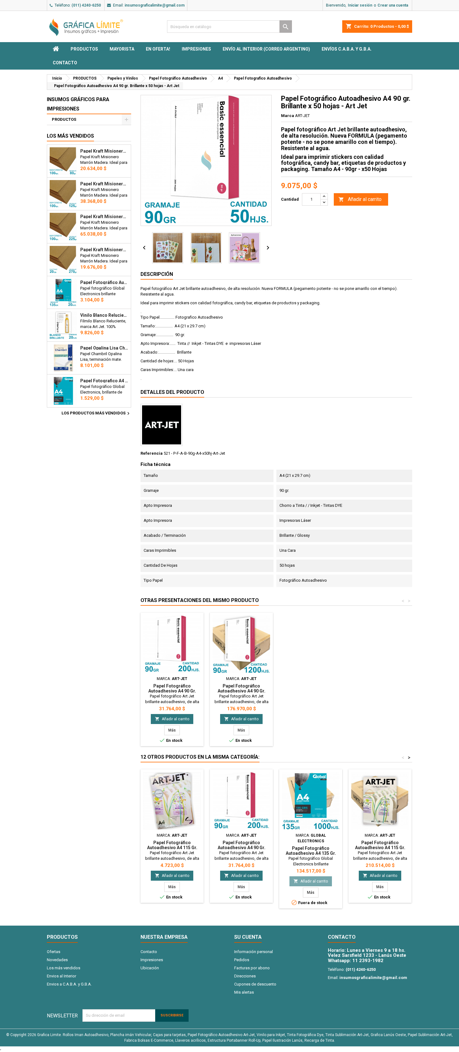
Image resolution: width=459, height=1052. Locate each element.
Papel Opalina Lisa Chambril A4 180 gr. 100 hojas (104, 348)
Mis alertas (244, 992)
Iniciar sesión (360, 5)
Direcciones (245, 976)
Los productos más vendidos (96, 413)
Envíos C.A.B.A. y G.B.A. (347, 48)
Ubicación (150, 968)
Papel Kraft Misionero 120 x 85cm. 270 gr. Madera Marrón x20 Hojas (104, 250)
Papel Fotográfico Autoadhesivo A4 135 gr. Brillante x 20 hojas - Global (104, 282)
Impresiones (196, 48)
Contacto (65, 62)
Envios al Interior (61, 976)
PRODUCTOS (84, 48)
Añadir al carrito (360, 199)
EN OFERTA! (158, 48)
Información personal (253, 951)
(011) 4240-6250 (86, 5)
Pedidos (241, 959)
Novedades (57, 959)
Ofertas (53, 951)
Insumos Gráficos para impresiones (78, 104)
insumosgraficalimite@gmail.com (155, 5)
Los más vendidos (70, 136)
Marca (287, 115)
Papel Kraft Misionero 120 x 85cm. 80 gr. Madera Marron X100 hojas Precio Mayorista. (104, 151)
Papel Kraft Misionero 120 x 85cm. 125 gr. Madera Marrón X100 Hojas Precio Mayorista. (104, 184)
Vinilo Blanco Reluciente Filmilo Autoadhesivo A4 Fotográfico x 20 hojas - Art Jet (104, 315)
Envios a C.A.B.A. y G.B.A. (69, 984)
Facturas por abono (252, 968)
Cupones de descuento (255, 984)
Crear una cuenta (393, 5)
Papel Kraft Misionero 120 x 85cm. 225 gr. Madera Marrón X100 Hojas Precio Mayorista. (104, 216)
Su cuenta (248, 937)
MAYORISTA (122, 48)
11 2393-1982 (367, 960)
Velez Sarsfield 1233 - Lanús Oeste (367, 955)
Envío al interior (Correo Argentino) (266, 48)
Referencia (152, 453)
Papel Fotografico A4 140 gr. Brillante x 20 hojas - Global (104, 381)
